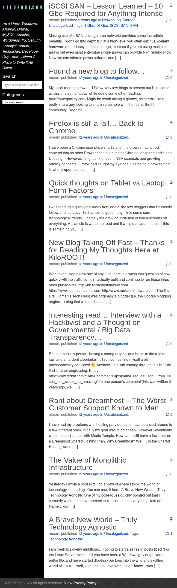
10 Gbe (102, 25)
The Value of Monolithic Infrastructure (87, 464)
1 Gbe (89, 25)
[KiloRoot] (22, 9)
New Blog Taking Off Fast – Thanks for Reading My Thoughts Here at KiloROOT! (107, 249)
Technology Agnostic (66, 539)
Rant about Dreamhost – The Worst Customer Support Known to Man (107, 404)
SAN (134, 25)
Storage (129, 19)
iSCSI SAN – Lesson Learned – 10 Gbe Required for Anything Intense (106, 10)
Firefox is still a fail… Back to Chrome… (96, 127)
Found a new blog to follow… (97, 71)
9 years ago (87, 19)
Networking (111, 19)
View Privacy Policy (80, 582)
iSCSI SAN (119, 25)
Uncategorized (61, 25)
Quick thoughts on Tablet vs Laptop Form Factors (107, 186)
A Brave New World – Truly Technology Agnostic (93, 523)
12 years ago (88, 77)
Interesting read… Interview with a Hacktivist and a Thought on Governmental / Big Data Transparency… (105, 326)
